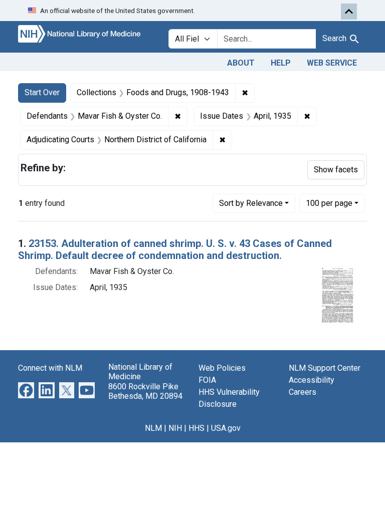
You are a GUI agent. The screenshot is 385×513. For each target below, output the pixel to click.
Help (281, 63)
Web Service (332, 63)
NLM (153, 428)
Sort (251, 203)
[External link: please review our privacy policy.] (26, 390)
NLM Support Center (324, 368)
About (241, 63)
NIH (175, 428)
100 (329, 203)
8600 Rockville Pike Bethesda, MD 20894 (145, 391)
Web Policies (222, 368)
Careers (302, 392)
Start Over (42, 92)
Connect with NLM (50, 368)
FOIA (207, 380)
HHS (196, 428)
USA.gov (226, 428)
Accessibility (311, 380)
